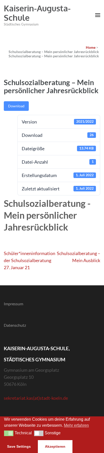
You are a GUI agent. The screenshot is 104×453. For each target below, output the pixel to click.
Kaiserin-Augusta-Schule (37, 13)
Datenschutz (15, 325)
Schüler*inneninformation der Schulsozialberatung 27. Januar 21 (29, 260)
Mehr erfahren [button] (76, 425)
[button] (8, 433)
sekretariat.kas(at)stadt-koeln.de (36, 398)
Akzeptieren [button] (55, 446)
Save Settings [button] (19, 446)
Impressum (13, 303)
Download (16, 106)
